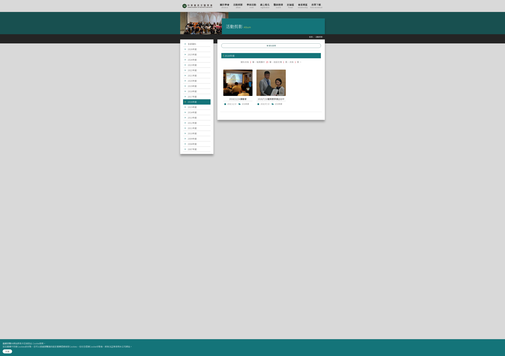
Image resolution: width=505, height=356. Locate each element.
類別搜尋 (272, 45)
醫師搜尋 (278, 5)
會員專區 (303, 5)
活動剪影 (238, 5)
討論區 (290, 5)
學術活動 (251, 5)
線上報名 (265, 5)
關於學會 (224, 5)
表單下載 (316, 5)
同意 (7, 351)
